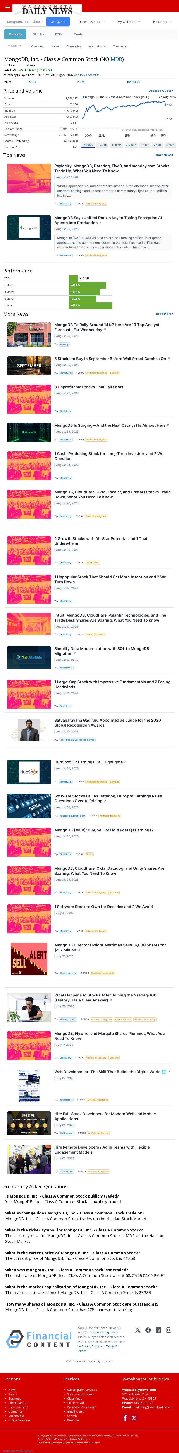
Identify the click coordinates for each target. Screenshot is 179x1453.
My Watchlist (126, 22)
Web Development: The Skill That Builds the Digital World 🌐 (112, 1071)
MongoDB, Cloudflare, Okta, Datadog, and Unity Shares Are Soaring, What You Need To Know (109, 871)
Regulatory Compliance (102, 973)
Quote (32, 82)
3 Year (157, 144)
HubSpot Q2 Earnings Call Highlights (90, 762)
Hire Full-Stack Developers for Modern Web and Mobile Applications (105, 1116)
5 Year (170, 144)
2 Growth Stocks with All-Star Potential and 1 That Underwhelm (101, 541)
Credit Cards (92, 563)
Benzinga (64, 344)
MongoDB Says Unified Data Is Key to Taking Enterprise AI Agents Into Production (108, 220)
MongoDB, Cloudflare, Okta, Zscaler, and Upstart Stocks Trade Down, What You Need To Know (112, 494)
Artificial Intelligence (96, 203)
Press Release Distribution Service (77, 740)
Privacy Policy (91, 1346)
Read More (164, 314)
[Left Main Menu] (7, 6)
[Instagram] (168, 1339)
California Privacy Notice (57, 1439)
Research (133, 82)
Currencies (73, 46)
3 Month (131, 144)
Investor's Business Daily (72, 816)
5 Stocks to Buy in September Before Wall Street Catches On (112, 358)
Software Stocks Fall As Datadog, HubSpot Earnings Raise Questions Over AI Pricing (108, 798)
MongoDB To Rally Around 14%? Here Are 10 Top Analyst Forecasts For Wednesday (107, 327)
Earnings (114, 782)
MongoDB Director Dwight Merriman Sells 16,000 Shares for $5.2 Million (110, 947)
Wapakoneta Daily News (66, 1435)
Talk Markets (66, 667)
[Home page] (47, 9)
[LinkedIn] (158, 1339)
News (55, 46)
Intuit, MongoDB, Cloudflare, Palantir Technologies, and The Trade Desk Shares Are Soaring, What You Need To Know (110, 617)
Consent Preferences (18, 1451)
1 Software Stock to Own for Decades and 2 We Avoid (103, 906)
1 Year (145, 144)
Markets (15, 34)
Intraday (88, 144)
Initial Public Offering (144, 1019)
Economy (114, 373)
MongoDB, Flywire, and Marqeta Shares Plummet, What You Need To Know (109, 1036)
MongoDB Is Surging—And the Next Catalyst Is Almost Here (112, 425)
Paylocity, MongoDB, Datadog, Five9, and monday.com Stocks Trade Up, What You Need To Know (111, 168)
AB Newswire (66, 1133)
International (97, 46)
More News (163, 155)
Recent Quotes (89, 22)
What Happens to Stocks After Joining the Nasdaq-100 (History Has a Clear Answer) (105, 997)
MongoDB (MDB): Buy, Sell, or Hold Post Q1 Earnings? (104, 830)
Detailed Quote (160, 91)
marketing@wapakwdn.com (152, 1407)
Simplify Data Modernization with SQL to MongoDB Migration (101, 651)
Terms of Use (122, 1435)
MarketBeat (66, 255)
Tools (78, 34)
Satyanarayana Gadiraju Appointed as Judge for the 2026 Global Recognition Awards (107, 722)
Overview (37, 46)
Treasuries (120, 46)
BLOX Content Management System (66, 1442)
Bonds (89, 634)
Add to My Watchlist (86, 75)
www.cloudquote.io (105, 1332)
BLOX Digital (94, 1442)
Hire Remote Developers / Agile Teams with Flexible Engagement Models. (102, 1149)
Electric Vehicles (123, 1019)
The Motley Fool (68, 973)
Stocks (38, 34)
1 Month (116, 144)
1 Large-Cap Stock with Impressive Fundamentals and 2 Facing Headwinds (112, 684)
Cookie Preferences (80, 1439)
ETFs (58, 34)
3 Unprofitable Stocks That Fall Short (88, 387)
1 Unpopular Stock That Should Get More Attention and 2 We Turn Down (110, 579)
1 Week (102, 144)
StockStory (65, 203)
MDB (116, 59)
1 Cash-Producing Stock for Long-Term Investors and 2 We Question (108, 456)
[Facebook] (148, 1339)
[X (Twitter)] (137, 1339)
